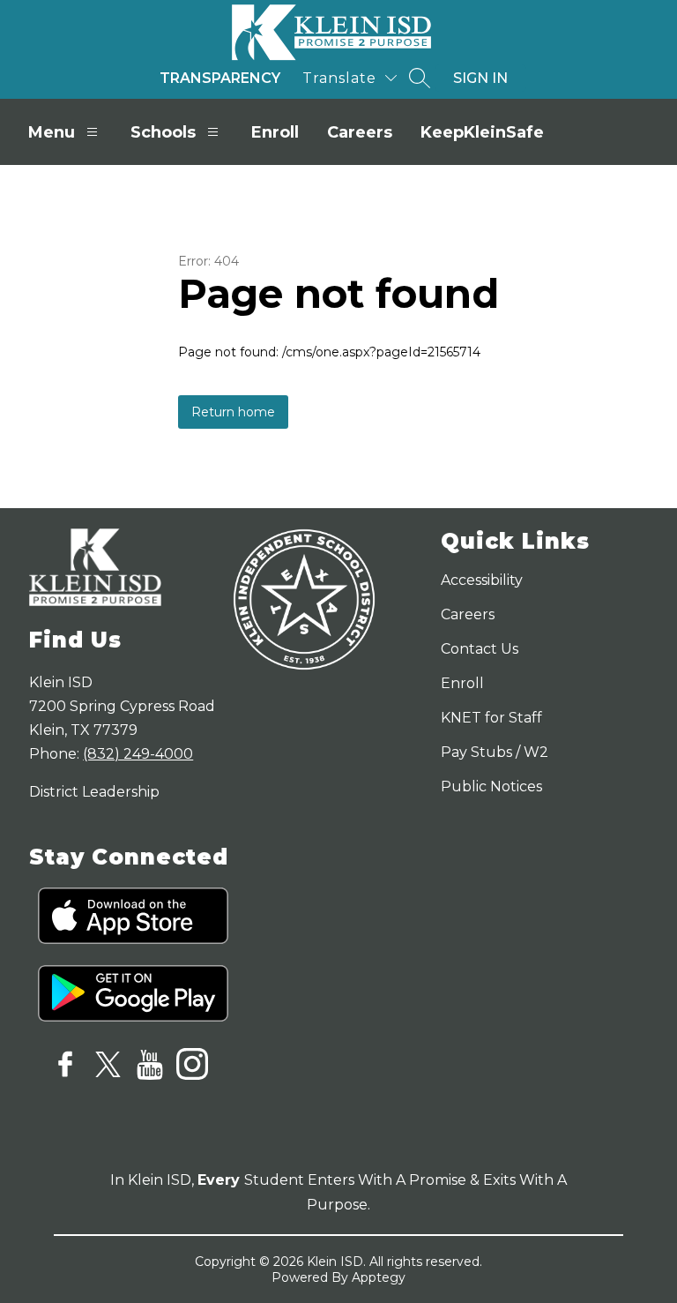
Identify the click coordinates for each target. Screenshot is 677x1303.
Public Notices (491, 786)
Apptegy (378, 1277)
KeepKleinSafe (482, 132)
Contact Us (479, 648)
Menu (51, 132)
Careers (359, 132)
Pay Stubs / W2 (494, 752)
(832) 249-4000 (138, 753)
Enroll (275, 132)
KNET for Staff (491, 717)
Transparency (220, 78)
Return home (233, 412)
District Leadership (94, 791)
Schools (163, 132)
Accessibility (482, 580)
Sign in (480, 78)
